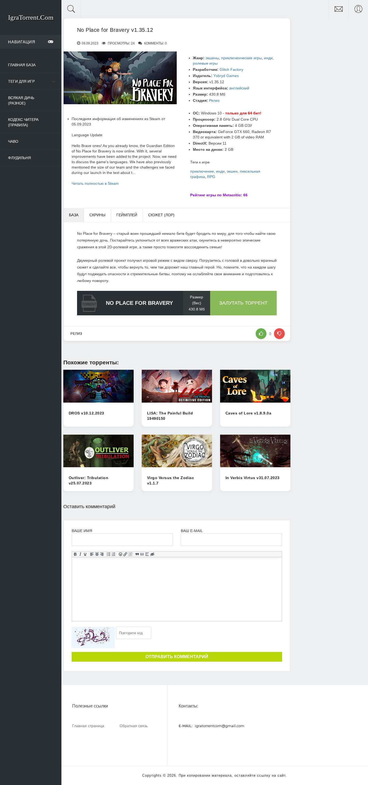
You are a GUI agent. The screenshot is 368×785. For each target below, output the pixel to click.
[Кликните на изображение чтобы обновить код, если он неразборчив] (93, 637)
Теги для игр (21, 81)
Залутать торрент (243, 303)
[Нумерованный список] (113, 554)
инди (268, 58)
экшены (212, 58)
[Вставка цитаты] (137, 554)
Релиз (214, 100)
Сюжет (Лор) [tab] (161, 215)
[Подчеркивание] (85, 554)
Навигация (21, 42)
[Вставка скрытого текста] (152, 554)
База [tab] (73, 215)
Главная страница (88, 725)
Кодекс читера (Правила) (23, 122)
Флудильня (19, 158)
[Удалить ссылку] (130, 554)
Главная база (22, 65)
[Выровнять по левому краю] (91, 554)
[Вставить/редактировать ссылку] (125, 554)
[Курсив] (80, 554)
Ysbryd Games (226, 76)
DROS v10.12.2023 (86, 413)
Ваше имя (82, 531)
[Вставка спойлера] (147, 554)
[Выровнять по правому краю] (102, 554)
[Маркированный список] (108, 554)
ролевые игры (205, 63)
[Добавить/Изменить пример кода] (142, 554)
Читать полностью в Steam (95, 183)
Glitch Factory (231, 69)
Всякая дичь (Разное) (21, 100)
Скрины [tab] (97, 215)
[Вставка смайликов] (120, 554)
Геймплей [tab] (126, 215)
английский (239, 88)
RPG (211, 177)
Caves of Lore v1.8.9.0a (248, 413)
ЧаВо (13, 141)
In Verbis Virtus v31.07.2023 (252, 478)
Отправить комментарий (176, 656)
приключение (202, 171)
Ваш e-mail (192, 531)
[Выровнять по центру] (96, 554)
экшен (232, 171)
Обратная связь (134, 725)
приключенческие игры (241, 58)
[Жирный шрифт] (75, 554)
